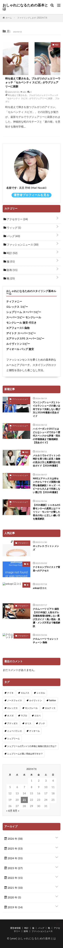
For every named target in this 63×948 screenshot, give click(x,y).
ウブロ (24, 716)
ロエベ (37, 716)
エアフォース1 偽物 (18, 328)
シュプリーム (13, 739)
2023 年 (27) (15, 868)
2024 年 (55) (15, 858)
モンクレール (31, 708)
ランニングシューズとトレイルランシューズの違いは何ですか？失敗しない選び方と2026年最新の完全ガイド (46, 409)
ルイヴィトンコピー (18, 344)
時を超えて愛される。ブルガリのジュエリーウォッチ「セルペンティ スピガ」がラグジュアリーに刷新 (32, 82)
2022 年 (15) (15, 878)
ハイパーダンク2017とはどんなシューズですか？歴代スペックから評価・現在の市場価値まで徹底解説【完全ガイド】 (46, 436)
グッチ (42, 723)
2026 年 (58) (15, 839)
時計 (11, 253)
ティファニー (14, 301)
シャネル (41, 693)
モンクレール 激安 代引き (21, 322)
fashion (52, 700)
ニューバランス (14, 731)
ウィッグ (13, 228)
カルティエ (50, 708)
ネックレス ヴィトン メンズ (46, 548)
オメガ (10, 716)
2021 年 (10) (15, 888)
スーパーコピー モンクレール (23, 317)
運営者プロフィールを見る (31, 195)
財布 (11, 270)
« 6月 (9, 811)
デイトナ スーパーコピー (21, 333)
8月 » (16, 811)
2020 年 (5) (14, 897)
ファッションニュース (22, 244)
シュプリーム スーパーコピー (23, 312)
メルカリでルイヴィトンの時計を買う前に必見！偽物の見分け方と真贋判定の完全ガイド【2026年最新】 (46, 460)
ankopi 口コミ (40, 588)
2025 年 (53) (15, 848)
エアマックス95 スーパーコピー (25, 338)
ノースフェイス (14, 700)
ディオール (34, 731)
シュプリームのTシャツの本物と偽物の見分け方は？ (32, 746)
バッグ (13, 236)
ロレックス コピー (17, 307)
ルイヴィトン (35, 700)
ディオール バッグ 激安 (20, 349)
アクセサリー (17, 219)
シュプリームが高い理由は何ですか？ (25, 754)
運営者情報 (15, 928)
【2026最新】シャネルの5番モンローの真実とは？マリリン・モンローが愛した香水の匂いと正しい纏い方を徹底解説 (46, 512)
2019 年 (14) (15, 907)
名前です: (12, 188)
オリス (28, 723)
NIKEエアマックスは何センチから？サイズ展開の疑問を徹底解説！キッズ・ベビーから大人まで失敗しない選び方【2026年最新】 (46, 486)
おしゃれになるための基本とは (25, 7)
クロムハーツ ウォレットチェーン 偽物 (45, 641)
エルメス (25, 693)
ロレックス (12, 708)
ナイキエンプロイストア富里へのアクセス (46, 569)
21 (24, 800)
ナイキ (10, 693)
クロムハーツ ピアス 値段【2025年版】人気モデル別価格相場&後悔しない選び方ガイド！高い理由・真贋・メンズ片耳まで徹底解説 (46, 617)
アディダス (12, 723)
